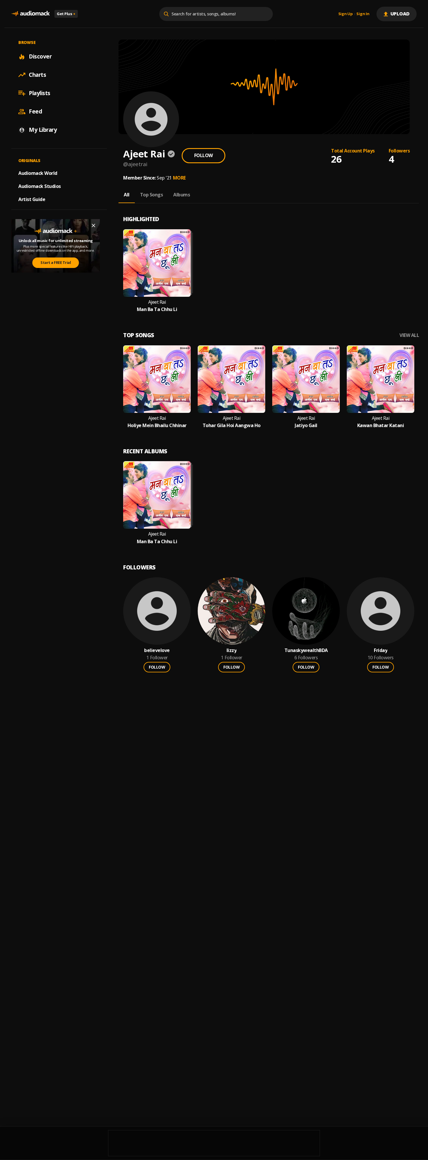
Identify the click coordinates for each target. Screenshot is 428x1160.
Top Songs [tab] (151, 194)
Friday (380, 650)
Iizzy (232, 650)
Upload (400, 13)
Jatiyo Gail (306, 425)
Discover (40, 56)
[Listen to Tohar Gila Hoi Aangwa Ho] (231, 379)
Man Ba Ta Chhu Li (157, 309)
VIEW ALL (409, 335)
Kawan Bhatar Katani (380, 425)
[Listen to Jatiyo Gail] (306, 379)
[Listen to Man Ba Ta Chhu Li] (157, 263)
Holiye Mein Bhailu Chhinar (157, 425)
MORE (179, 178)
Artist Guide (31, 199)
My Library (43, 130)
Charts (37, 75)
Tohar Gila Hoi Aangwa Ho (232, 425)
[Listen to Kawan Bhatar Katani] (380, 379)
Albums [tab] (181, 194)
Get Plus (66, 13)
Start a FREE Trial (55, 262)
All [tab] (127, 194)
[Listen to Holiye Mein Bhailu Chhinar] (157, 379)
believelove (157, 650)
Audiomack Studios (39, 186)
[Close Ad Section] (93, 225)
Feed (35, 111)
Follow (203, 155)
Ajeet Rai (157, 302)
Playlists (39, 93)
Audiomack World (37, 173)
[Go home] (30, 14)
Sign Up (345, 14)
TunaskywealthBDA (306, 650)
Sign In (362, 14)
